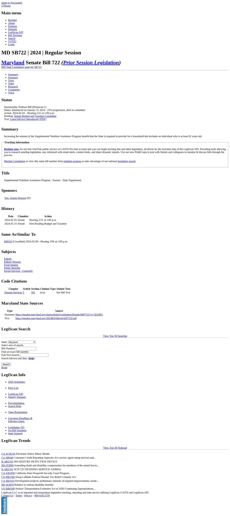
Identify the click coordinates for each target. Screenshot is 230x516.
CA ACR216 (8, 453)
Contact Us (7, 495)
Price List (13, 388)
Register (12, 20)
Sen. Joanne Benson (15, 198)
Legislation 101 (16, 427)
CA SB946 (7, 457)
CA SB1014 (7, 480)
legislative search (127, 161)
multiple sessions (72, 161)
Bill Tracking (15, 35)
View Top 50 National (115, 447)
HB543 (8, 241)
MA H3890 (7, 465)
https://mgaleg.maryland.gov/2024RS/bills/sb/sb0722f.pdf (46, 318)
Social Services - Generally (18, 271)
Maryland (12, 62)
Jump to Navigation (11, 2)
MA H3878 (7, 484)
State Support (15, 433)
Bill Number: (8, 348)
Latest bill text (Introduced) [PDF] (28, 119)
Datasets (12, 29)
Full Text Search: (10, 355)
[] (31, 358)
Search (11, 38)
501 (33, 292)
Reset (4, 367)
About (11, 23)
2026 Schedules (16, 381)
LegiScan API (15, 32)
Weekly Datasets (17, 397)
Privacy (28, 495)
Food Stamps (11, 264)
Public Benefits (12, 268)
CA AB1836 (8, 473)
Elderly (8, 258)
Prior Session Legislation (91, 62)
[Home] (6, 5)
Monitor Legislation (14, 161)
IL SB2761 (7, 469)
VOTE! (12, 41)
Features (12, 26)
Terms (18, 495)
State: (4, 342)
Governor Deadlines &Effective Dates (20, 420)
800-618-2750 (42, 495)
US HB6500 (8, 488)
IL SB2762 (7, 461)
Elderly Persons (12, 261)
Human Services (13, 292)
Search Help (14, 406)
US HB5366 (8, 477)
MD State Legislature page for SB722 (21, 67)
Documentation (16, 403)
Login (11, 44)
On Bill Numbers (17, 430)
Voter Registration (17, 412)
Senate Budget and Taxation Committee (35, 116)
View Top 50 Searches (115, 336)
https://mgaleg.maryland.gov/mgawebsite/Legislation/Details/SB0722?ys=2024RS (59, 314)
